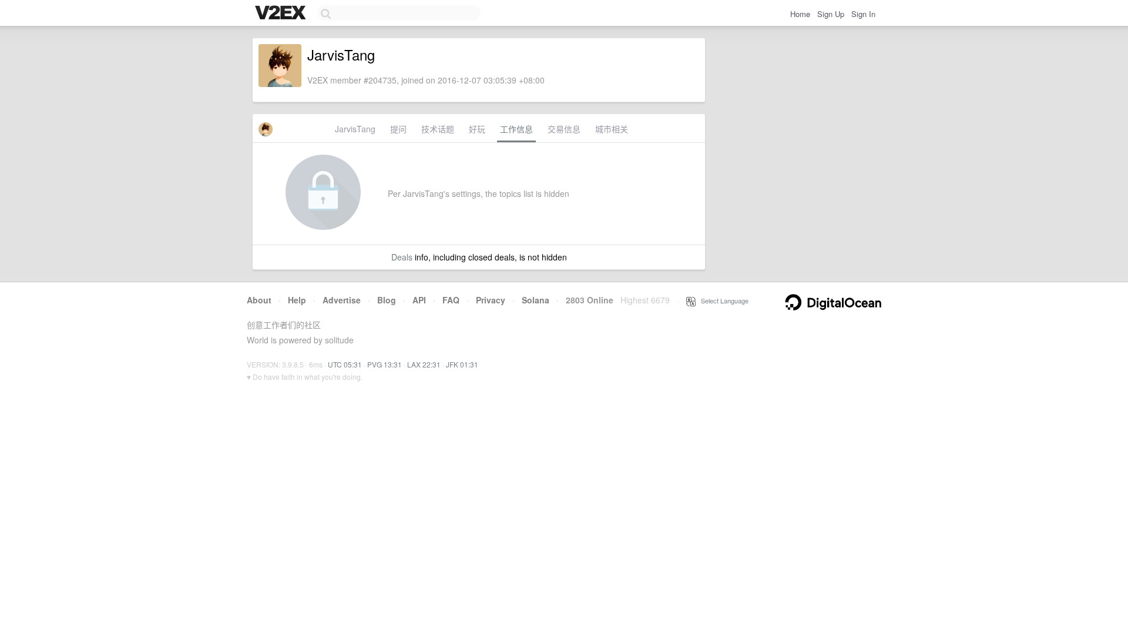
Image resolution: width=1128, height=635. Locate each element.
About (259, 300)
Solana (535, 300)
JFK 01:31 (462, 364)
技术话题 (437, 129)
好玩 (477, 129)
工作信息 (516, 129)
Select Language (722, 300)
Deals (401, 257)
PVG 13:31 (384, 364)
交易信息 (564, 129)
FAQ (450, 300)
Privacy (490, 300)
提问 (398, 129)
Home (800, 13)
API (419, 300)
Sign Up (830, 13)
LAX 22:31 (424, 364)
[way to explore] (282, 14)
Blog (386, 300)
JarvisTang (355, 129)
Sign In (863, 13)
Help (297, 300)
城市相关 (611, 129)
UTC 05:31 (345, 364)
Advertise (342, 300)
